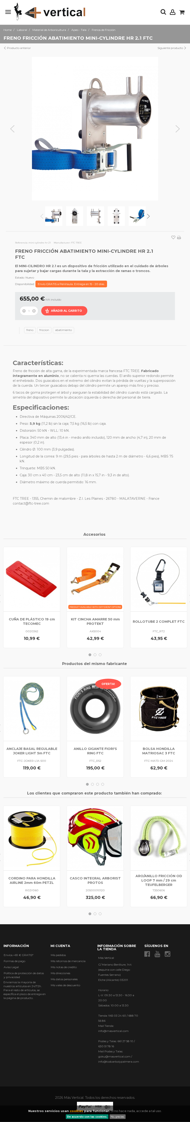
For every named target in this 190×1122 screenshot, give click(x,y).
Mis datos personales (64, 979)
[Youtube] (157, 954)
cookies (76, 1111)
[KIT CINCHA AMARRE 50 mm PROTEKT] (95, 579)
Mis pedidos (58, 955)
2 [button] (95, 654)
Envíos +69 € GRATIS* (18, 955)
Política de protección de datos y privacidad (24, 975)
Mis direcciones (60, 973)
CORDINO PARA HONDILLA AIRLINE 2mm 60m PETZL (31, 880)
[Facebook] (147, 954)
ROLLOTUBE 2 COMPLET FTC (159, 621)
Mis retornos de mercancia (68, 961)
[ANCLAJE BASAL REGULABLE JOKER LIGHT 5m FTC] (31, 708)
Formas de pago (14, 961)
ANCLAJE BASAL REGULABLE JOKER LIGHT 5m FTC (31, 751)
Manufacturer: (62, 242)
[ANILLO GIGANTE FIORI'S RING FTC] (95, 708)
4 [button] (102, 784)
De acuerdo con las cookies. (87, 1116)
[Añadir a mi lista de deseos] (173, 237)
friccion (44, 330)
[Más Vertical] (49, 11)
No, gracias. (117, 1116)
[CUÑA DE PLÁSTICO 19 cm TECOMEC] (31, 579)
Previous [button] (41, 216)
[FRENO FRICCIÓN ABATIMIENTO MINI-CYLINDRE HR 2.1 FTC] (53, 216)
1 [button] (90, 654)
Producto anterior (18, 48)
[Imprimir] (179, 237)
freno (29, 330)
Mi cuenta (60, 946)
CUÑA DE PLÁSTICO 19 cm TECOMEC (32, 621)
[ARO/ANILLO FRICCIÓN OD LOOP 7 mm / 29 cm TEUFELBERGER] (158, 838)
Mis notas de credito (64, 967)
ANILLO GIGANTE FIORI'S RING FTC (95, 751)
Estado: (20, 277)
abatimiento (63, 330)
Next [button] (148, 216)
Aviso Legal (11, 967)
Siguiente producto (171, 48)
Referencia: (21, 242)
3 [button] (100, 654)
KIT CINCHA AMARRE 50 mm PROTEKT (95, 621)
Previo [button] (12, 128)
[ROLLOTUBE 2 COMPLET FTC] (158, 579)
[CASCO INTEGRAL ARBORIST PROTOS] (95, 838)
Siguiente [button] (177, 128)
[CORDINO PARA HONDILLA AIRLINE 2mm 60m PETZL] (31, 838)
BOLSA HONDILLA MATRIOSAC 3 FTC (158, 751)
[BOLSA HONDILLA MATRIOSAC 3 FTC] (158, 708)
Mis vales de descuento (65, 985)
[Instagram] (167, 954)
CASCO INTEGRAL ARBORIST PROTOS (95, 880)
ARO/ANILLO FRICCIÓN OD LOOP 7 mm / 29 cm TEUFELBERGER (159, 880)
